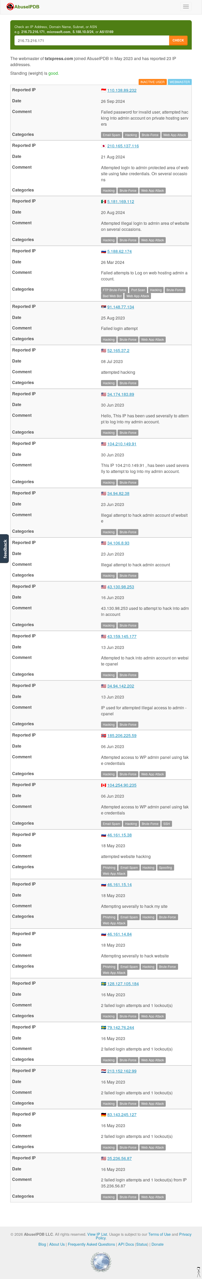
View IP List (97, 1234)
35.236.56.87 (119, 1158)
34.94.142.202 (120, 686)
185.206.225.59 (122, 735)
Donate (158, 1244)
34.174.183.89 (120, 394)
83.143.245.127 (122, 1114)
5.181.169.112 (120, 201)
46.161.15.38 (119, 835)
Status (141, 1244)
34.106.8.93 (118, 543)
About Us (57, 1244)
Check (178, 40)
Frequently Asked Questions (91, 1244)
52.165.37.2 (118, 350)
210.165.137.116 (123, 146)
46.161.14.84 (119, 934)
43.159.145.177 (122, 636)
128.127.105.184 (123, 983)
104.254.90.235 (122, 785)
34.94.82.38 (118, 493)
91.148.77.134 (120, 307)
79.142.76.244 (120, 1027)
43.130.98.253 (120, 587)
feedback (5, 549)
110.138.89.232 (122, 90)
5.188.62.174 (119, 251)
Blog (42, 1244)
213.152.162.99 (122, 1071)
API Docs (126, 1244)
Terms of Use (159, 1234)
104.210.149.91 (122, 444)
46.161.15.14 (119, 884)
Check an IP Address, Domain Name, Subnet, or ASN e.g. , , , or (63, 29)
